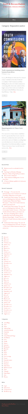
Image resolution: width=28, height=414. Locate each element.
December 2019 (8, 271)
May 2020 (6, 267)
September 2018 (8, 291)
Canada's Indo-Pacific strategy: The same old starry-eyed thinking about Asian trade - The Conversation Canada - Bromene (14, 208)
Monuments (6, 347)
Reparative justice (8, 360)
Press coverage (7, 356)
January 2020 (7, 269)
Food (5, 339)
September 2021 (8, 254)
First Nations (7, 337)
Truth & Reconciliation (14, 4)
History (5, 343)
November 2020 (8, 263)
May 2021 (6, 259)
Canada (5, 334)
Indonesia (6, 345)
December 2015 (8, 310)
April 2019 (6, 282)
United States (7, 373)
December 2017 (8, 304)
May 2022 (6, 250)
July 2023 (6, 246)
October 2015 (7, 312)
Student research (8, 367)
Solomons (6, 364)
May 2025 (6, 239)
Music (5, 351)
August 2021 (7, 256)
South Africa (7, 366)
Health (5, 341)
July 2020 (6, 265)
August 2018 (7, 293)
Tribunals (6, 371)
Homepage (6, 192)
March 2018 (7, 299)
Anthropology (7, 328)
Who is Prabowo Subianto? (10, 175)
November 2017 (8, 306)
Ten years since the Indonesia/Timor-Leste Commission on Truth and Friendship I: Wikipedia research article (14, 193)
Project (5, 358)
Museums (6, 349)
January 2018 (7, 302)
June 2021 (6, 257)
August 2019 (7, 276)
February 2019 (7, 284)
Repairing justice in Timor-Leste (12, 128)
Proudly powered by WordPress (9, 404)
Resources (6, 362)
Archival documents (8, 330)
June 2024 (6, 241)
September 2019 (8, 274)
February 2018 (7, 301)
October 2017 (7, 308)
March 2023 (7, 248)
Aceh (5, 324)
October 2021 (7, 252)
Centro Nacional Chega (9, 336)
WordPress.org (7, 391)
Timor (5, 369)
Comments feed (7, 389)
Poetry (5, 354)
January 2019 (7, 286)
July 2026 (6, 237)
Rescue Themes (5, 406)
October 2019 (7, 272)
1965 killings (7, 323)
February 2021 (7, 261)
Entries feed (7, 388)
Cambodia (6, 332)
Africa (5, 326)
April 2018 (6, 297)
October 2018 (7, 289)
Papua (5, 352)
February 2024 (7, 243)
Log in (5, 386)
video (5, 375)
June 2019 (6, 278)
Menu (14, 20)
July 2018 (6, 295)
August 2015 (7, 314)
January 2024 (7, 244)
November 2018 (8, 287)
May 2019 (6, 280)
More (14, 92)
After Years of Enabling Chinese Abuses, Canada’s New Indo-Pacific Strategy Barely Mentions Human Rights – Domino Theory (13, 215)
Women (6, 377)
